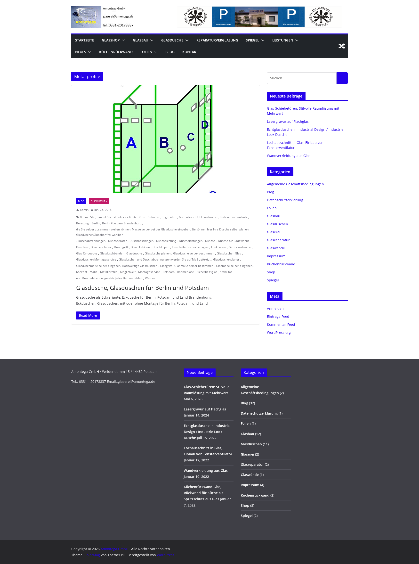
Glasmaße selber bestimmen (193, 266)
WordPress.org (279, 332)
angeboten (169, 217)
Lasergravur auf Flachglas (288, 121)
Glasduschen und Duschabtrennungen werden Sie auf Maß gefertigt (164, 259)
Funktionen (218, 247)
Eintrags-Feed (278, 316)
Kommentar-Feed (281, 324)
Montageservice (149, 272)
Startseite (84, 40)
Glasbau (140, 40)
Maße (93, 272)
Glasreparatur (278, 240)
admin (84, 210)
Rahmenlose (185, 272)
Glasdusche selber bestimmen (193, 253)
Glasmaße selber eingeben (234, 266)
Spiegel (252, 40)
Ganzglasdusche (240, 247)
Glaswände (276, 248)
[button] (122, 40)
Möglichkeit (128, 272)
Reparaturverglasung (217, 40)
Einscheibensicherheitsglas (190, 247)
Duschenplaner (101, 247)
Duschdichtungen (190, 241)
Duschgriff (121, 247)
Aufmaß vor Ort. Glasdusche (198, 217)
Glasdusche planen (157, 253)
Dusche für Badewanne (234, 241)
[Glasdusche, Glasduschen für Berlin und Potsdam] (165, 139)
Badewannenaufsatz (233, 217)
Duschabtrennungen (91, 241)
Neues (80, 51)
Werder (150, 278)
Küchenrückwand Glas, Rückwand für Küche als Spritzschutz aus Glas (203, 492)
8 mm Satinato (149, 217)
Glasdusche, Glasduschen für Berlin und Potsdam (142, 288)
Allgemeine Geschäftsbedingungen (295, 184)
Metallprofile (108, 272)
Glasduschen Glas (229, 253)
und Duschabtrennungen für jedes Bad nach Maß (109, 278)
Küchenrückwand (116, 51)
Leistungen (282, 40)
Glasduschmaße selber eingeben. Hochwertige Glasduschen (116, 266)
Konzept (81, 272)
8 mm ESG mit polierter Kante (117, 217)
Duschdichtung (166, 241)
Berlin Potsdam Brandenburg (121, 223)
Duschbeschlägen (141, 241)
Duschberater (117, 241)
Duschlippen (161, 247)
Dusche (210, 241)
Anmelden (275, 308)
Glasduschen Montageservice (96, 259)
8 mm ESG (87, 217)
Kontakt (190, 51)
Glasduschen (99, 201)
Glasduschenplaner (226, 259)
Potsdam (169, 272)
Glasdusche (172, 40)
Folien (146, 51)
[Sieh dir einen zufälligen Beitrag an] (342, 46)
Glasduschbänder (112, 253)
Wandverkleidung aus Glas (288, 155)
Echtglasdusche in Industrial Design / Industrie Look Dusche (207, 431)
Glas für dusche (86, 253)
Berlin (95, 223)
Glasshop (111, 40)
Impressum (276, 256)
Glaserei (273, 232)
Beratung (82, 223)
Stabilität (226, 272)
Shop (271, 272)
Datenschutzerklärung (285, 200)
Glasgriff (166, 266)
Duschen (82, 247)
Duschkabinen (140, 247)
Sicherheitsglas (207, 272)
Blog (170, 51)
